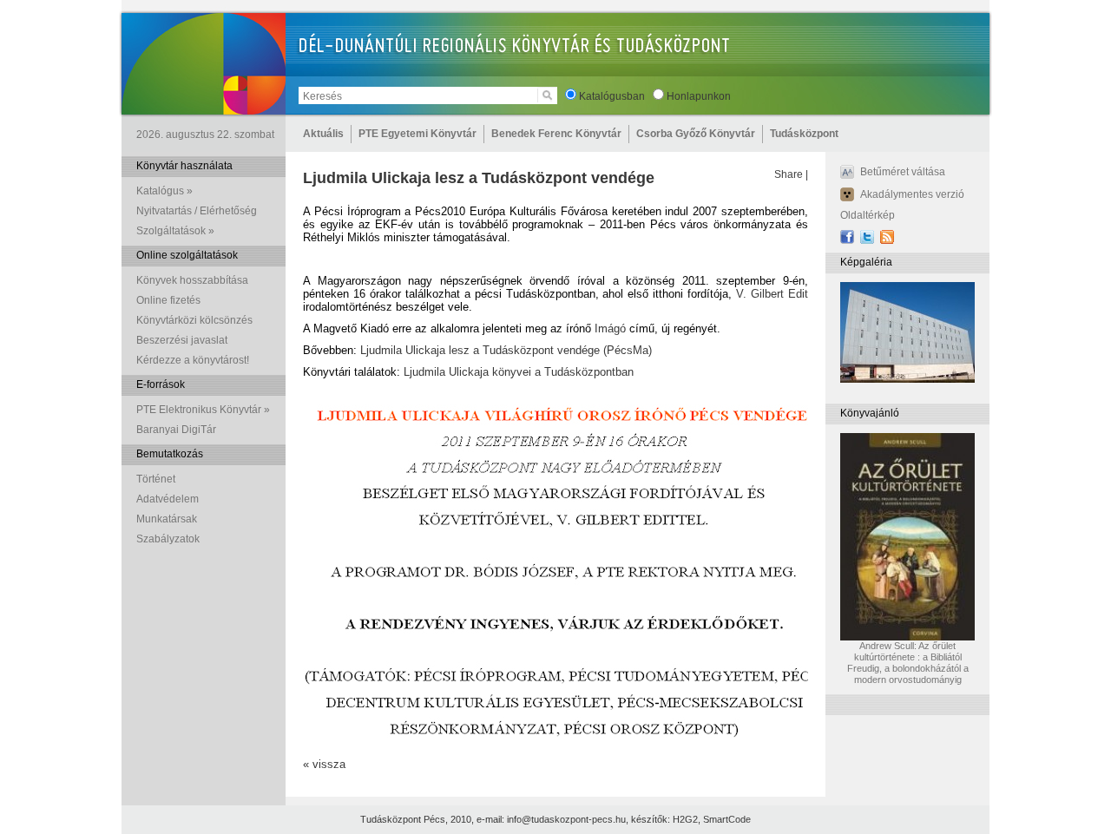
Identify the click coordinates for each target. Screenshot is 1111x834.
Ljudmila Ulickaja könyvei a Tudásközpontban (519, 371)
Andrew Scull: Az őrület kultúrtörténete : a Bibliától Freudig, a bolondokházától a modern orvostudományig (908, 662)
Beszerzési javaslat (181, 340)
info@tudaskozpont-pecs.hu (566, 819)
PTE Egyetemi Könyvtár (417, 134)
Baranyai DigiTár (176, 430)
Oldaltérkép (867, 215)
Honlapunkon (699, 96)
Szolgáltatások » (175, 231)
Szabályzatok (168, 539)
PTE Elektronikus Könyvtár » (203, 410)
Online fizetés (168, 300)
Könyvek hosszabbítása (192, 280)
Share (788, 174)
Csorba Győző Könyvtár (695, 134)
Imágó (610, 328)
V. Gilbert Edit (772, 293)
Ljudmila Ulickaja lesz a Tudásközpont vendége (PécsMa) (506, 350)
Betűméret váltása (902, 172)
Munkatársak (166, 519)
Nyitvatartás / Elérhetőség (196, 211)
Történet (155, 479)
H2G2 (685, 819)
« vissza (324, 764)
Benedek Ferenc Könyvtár (556, 134)
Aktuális (323, 134)
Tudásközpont (804, 134)
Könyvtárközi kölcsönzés (194, 320)
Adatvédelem (167, 499)
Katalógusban (612, 96)
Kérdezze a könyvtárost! (192, 360)
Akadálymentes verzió (912, 194)
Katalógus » (164, 191)
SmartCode (727, 819)
